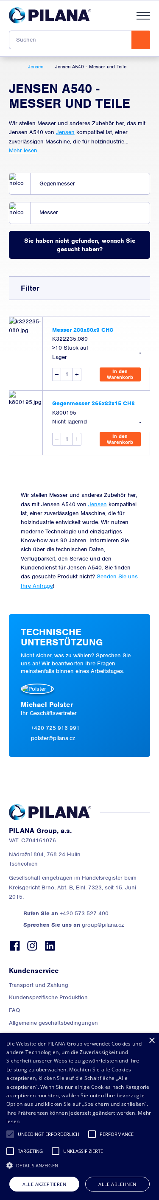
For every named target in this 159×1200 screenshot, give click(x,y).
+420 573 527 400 (66, 913)
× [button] (151, 1040)
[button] (10, 1134)
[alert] (79, 1116)
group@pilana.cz (73, 924)
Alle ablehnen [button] (117, 1184)
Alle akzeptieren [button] (44, 1184)
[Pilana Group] (50, 15)
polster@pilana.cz (53, 738)
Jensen (65, 132)
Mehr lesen (23, 150)
